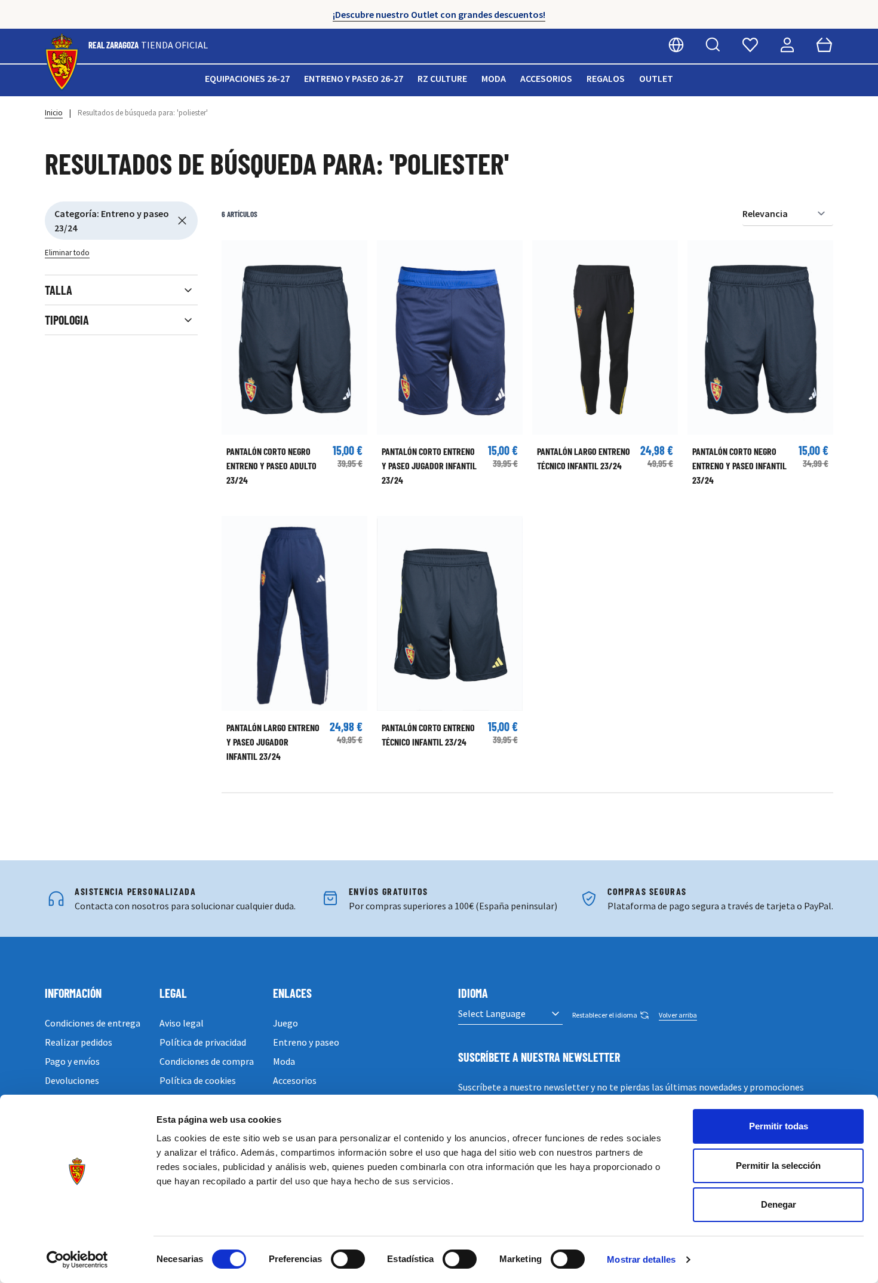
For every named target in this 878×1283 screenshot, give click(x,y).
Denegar (778, 1204)
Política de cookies (197, 1080)
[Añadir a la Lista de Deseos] (236, 255)
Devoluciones (72, 1080)
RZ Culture (442, 78)
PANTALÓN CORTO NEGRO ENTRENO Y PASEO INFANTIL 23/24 (739, 465)
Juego (285, 1023)
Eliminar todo (67, 253)
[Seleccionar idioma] (676, 45)
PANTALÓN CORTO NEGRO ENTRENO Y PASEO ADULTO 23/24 (271, 465)
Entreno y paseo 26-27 (353, 78)
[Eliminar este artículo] (182, 221)
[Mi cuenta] (787, 45)
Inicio (54, 113)
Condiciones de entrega (92, 1023)
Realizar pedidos (78, 1042)
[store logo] (62, 62)
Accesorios (546, 78)
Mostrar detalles (641, 1259)
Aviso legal (181, 1023)
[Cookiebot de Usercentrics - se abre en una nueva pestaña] (77, 1260)
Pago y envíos (72, 1061)
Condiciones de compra (206, 1061)
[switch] (348, 1259)
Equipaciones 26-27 (247, 78)
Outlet (656, 78)
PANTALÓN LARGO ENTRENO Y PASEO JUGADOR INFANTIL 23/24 (273, 742)
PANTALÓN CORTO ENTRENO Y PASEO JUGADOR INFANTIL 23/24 (429, 465)
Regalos (606, 78)
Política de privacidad (202, 1042)
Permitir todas (778, 1126)
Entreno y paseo (306, 1042)
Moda (493, 78)
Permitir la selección (778, 1165)
